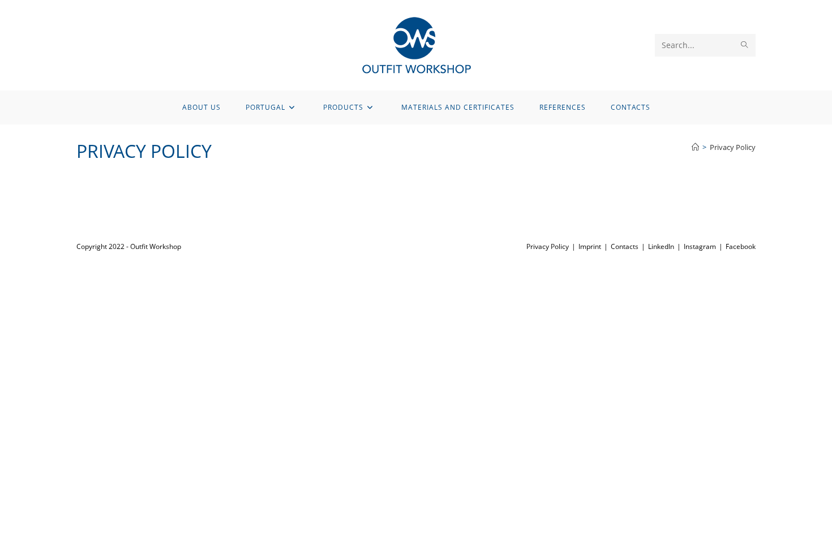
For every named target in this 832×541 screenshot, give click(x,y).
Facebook (741, 246)
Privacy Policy (733, 147)
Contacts (624, 246)
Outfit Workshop (155, 246)
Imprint (589, 246)
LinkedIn (661, 246)
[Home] (695, 147)
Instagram (700, 246)
